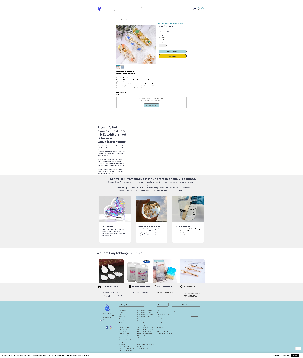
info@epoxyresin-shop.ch (190, 296)
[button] (111, 7)
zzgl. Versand (162, 37)
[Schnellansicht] (111, 271)
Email (176, 311)
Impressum (160, 321)
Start (117, 19)
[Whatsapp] (102, 327)
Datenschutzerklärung (83, 355)
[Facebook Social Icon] (107, 327)
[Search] (192, 8)
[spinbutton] (162, 45)
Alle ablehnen (285, 355)
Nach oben (200, 345)
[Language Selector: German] (298, 348)
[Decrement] (160, 45)
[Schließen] (301, 355)
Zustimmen (295, 355)
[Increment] (165, 45)
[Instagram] (111, 327)
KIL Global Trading (107, 313)
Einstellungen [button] (276, 355)
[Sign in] (201, 8)
